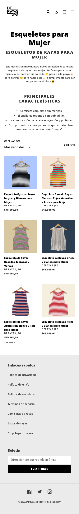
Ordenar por (12, 141)
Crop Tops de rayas (20, 433)
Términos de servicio (21, 404)
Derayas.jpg (32, 501)
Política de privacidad (22, 375)
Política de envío (18, 384)
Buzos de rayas (17, 423)
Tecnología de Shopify (50, 501)
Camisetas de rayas (20, 413)
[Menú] (72, 11)
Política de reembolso (22, 394)
